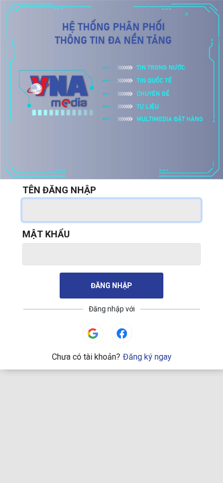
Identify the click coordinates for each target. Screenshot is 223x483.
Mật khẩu (46, 234)
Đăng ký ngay (147, 357)
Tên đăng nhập (59, 189)
